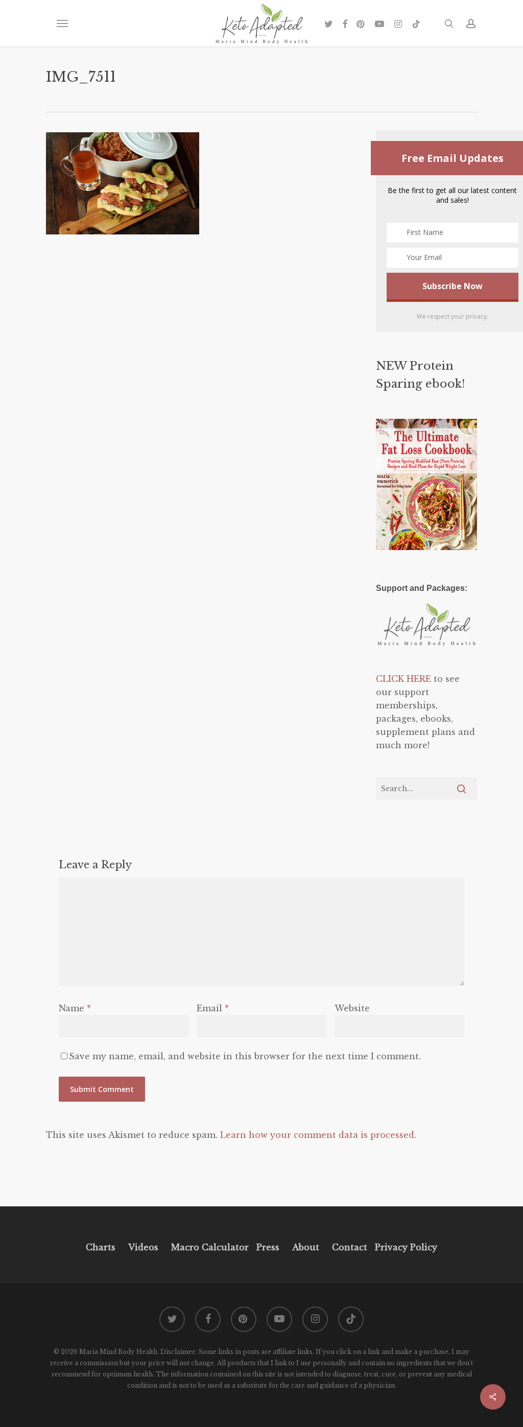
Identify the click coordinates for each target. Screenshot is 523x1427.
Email (213, 1008)
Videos (143, 1247)
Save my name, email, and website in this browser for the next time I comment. (245, 1056)
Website (352, 1008)
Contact (349, 1247)
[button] (62, 23)
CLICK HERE (403, 679)
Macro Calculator (210, 1247)
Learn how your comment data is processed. (318, 1135)
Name (75, 1008)
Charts (100, 1247)
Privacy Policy (404, 1247)
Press (267, 1247)
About (305, 1247)
